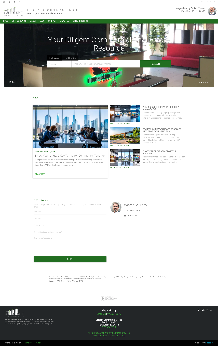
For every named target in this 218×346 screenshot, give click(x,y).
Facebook (14, 2)
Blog (42, 21)
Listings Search (19, 21)
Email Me (185, 11)
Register (211, 2)
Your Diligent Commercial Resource (44, 13)
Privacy (38, 343)
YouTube (9, 2)
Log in (200, 2)
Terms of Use (29, 343)
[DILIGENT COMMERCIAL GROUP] (12, 11)
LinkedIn (4, 2)
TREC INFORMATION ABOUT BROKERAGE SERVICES (109, 333)
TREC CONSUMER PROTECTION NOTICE (109, 336)
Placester (209, 343)
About (33, 21)
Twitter (19, 2)
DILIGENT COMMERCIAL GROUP (52, 10)
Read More (40, 174)
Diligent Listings (80, 21)
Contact (52, 21)
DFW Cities (64, 21)
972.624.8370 (198, 11)
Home (5, 21)
